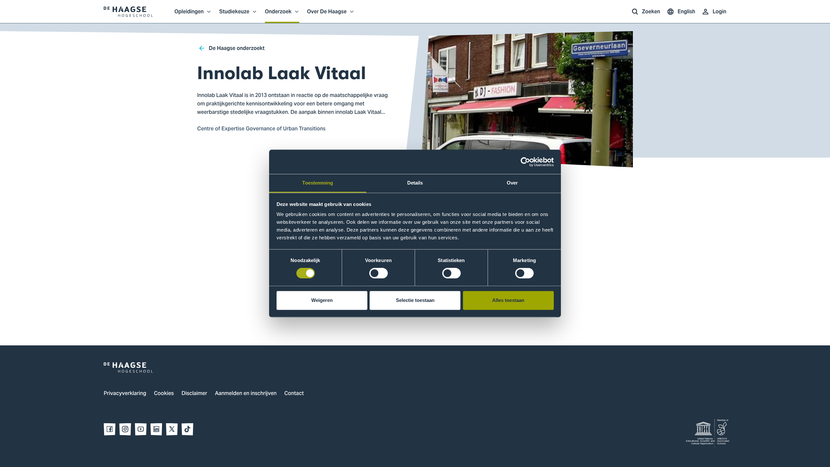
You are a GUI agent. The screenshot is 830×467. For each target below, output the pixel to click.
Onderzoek (278, 15)
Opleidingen (189, 15)
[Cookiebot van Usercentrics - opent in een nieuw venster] (525, 162)
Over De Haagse (327, 15)
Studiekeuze (234, 15)
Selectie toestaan (415, 300)
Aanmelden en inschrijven (246, 393)
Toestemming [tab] (317, 183)
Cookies (164, 393)
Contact (294, 393)
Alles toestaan (508, 300)
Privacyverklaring (125, 393)
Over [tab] (512, 183)
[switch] (378, 273)
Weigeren (322, 300)
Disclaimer (194, 393)
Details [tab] (415, 183)
